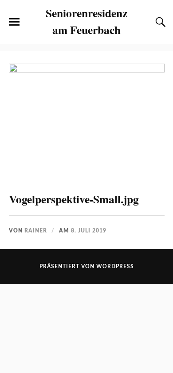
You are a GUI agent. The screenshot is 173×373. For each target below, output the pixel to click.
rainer (35, 230)
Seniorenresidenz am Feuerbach (86, 21)
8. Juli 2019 (88, 230)
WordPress (115, 266)
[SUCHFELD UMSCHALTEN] (159, 22)
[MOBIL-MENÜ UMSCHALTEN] (14, 22)
